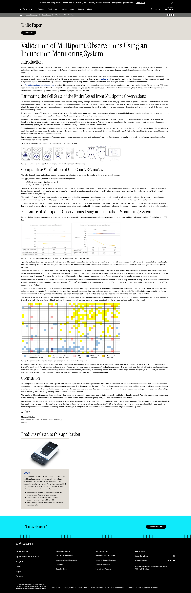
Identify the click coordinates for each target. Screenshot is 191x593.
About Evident (22, 551)
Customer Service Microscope (106, 560)
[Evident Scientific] (26, 9)
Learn (72, 9)
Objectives (59, 565)
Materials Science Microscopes (66, 560)
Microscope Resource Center (105, 556)
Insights (64, 9)
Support (81, 9)
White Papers (46, 15)
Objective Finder (61, 569)
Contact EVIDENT (156, 526)
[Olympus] (169, 9)
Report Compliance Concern (100, 588)
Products (41, 9)
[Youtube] (174, 561)
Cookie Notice (82, 588)
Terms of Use (55, 588)
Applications (52, 9)
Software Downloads (103, 565)
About (89, 9)
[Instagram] (165, 561)
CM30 (27, 472)
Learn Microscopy (32, 15)
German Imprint (119, 588)
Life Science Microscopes (64, 556)
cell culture (105, 79)
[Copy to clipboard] (168, 15)
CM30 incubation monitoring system (39, 85)
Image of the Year (102, 551)
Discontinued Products (103, 569)
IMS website (145, 569)
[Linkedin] (171, 561)
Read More (140, 3)
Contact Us (28, 32)
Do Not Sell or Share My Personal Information (143, 588)
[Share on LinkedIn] (172, 15)
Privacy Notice (69, 588)
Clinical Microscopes (63, 551)
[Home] (21, 15)
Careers (19, 576)
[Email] (174, 556)
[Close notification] (172, 3)
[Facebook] (168, 561)
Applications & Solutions (27, 556)
